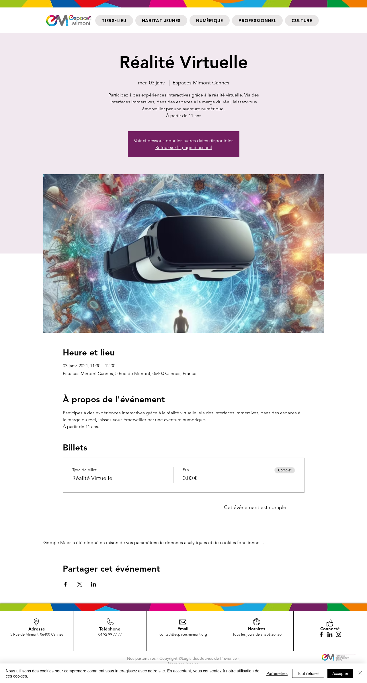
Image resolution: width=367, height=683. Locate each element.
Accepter (340, 673)
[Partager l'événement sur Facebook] (65, 584)
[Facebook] (321, 634)
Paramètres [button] (277, 673)
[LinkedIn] (329, 634)
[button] (114, 20)
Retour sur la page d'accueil (183, 147)
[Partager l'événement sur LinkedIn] (93, 584)
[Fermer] (360, 673)
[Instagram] (338, 634)
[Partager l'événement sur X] (79, 584)
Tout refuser (308, 673)
